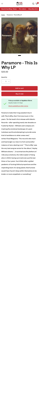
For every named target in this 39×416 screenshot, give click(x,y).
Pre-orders (22, 9)
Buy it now (19, 94)
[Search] (33, 3)
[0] (36, 3)
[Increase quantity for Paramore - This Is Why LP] (8, 81)
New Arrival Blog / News (9, 9)
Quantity (4, 77)
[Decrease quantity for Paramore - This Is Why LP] (2, 81)
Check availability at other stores (18, 106)
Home (3, 15)
